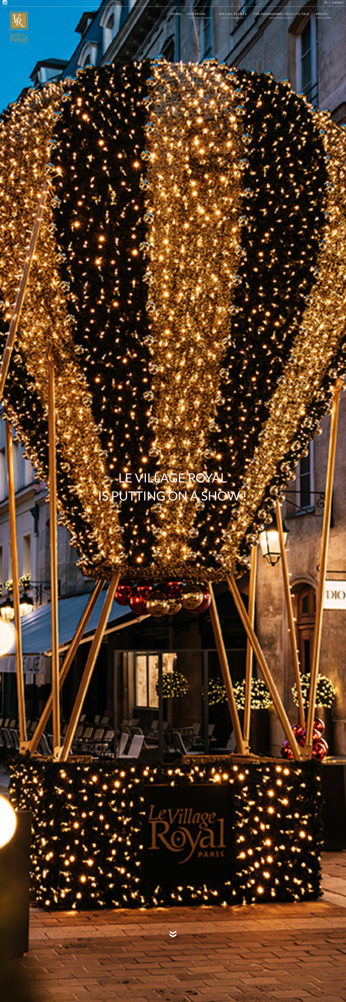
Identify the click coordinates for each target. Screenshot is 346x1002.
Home (175, 13)
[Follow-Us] (5, 3)
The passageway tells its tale (281, 15)
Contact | (337, 2)
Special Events (233, 15)
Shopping (200, 15)
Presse (323, 15)
